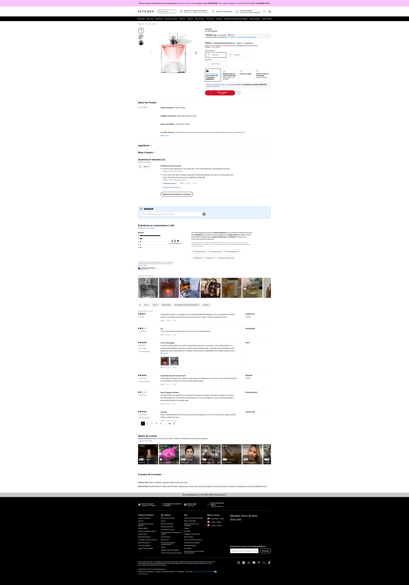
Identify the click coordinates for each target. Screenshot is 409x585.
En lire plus (164, 353)
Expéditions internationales (192, 534)
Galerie (163, 521)
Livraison (186, 528)
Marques (219, 19)
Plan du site (189, 571)
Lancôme (208, 29)
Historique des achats (167, 526)
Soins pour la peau (171, 19)
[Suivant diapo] (195, 52)
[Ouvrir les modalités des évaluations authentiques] (157, 268)
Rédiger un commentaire (146, 228)
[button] (242, 43)
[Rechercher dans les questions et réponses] (140, 167)
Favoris (163, 547)
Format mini (210, 19)
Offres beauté (165, 540)
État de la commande (167, 524)
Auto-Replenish (165, 537)
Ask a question (222, 35)
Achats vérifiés (166, 305)
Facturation (187, 531)
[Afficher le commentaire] (148, 288)
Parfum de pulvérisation (170, 486)
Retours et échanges (190, 521)
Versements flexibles (190, 545)
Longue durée (241, 37)
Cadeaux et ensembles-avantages (235, 19)
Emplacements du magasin (192, 542)
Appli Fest (150, 19)
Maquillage (159, 19)
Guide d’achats (188, 537)
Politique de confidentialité (145, 571)
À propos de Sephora (144, 518)
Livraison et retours (212, 86)
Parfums (182, 19)
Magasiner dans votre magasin (170, 550)
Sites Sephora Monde (144, 537)
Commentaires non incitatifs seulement (186, 305)
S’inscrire (265, 551)
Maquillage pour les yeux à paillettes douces (252, 486)
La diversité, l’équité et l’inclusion (147, 540)
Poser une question (144, 162)
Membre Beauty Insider (167, 518)
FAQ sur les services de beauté (193, 540)
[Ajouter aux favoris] (239, 93)
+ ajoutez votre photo (145, 441)
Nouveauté (141, 19)
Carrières (140, 521)
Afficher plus (165, 135)
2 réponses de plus (169, 183)
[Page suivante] (174, 423)
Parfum (155, 24)
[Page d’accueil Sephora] (145, 11)
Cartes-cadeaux (254, 19)
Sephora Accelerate (144, 542)
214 (169, 423)
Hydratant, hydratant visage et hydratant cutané (171, 482)
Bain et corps (199, 19)
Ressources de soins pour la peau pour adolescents (194, 552)
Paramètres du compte (167, 529)
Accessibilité (187, 548)
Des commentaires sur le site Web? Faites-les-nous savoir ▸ (204, 495)
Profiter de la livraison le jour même (171, 553)
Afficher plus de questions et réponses (177, 194)
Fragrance (141, 24)
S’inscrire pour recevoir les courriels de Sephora (247, 546)
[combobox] (166, 11)
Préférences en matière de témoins (203, 571)
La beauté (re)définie (144, 545)
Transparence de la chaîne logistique (145, 524)
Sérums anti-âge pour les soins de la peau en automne (217, 486)
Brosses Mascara (155, 486)
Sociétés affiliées (143, 528)
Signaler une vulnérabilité (145, 548)
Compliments (232, 37)
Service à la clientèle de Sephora (193, 518)
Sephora (152, 482)
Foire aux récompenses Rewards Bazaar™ (168, 543)
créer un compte (227, 85)
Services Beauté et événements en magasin (171, 533)
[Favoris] (264, 11)
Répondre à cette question (172, 187)
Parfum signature (251, 37)
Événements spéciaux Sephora (147, 531)
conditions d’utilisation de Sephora (165, 571)
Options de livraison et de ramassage (191, 524)
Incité (247, 317)
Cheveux (190, 19)
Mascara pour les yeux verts (188, 486)
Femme (148, 24)
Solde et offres (267, 19)
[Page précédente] (139, 423)
